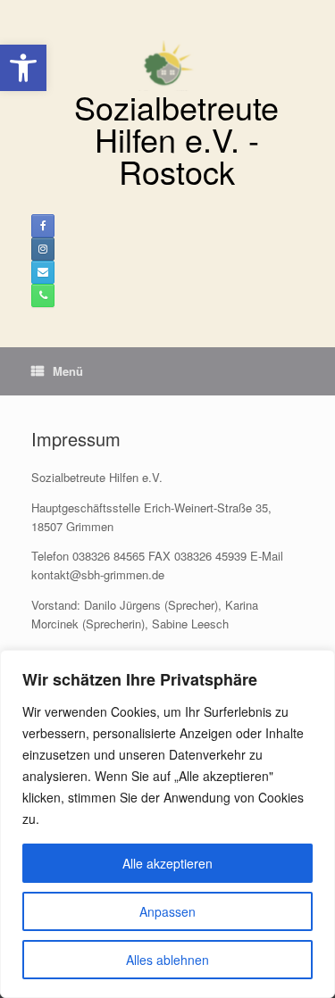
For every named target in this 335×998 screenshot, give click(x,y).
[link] (23, 68)
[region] (167, 824)
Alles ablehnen (167, 960)
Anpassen (167, 911)
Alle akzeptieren (167, 863)
